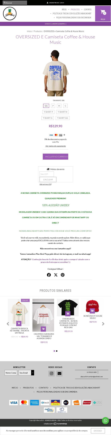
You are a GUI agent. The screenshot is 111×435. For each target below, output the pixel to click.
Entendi (98, 431)
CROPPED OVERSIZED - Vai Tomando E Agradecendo (44, 336)
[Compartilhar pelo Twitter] (56, 275)
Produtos (75, 9)
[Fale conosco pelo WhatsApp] (105, 420)
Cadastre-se (54, 3)
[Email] (59, 373)
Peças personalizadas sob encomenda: (73, 18)
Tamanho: (58, 100)
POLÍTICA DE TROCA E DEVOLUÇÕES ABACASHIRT (71, 13)
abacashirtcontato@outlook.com (92, 376)
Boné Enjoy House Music (93, 317)
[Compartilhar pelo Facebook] (49, 275)
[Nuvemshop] (55, 424)
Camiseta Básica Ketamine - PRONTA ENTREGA (19, 330)
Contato (87, 9)
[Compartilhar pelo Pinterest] (62, 275)
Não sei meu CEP (45, 184)
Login (62, 3)
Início (64, 9)
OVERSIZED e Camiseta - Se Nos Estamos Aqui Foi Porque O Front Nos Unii (68, 323)
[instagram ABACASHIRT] (51, 373)
